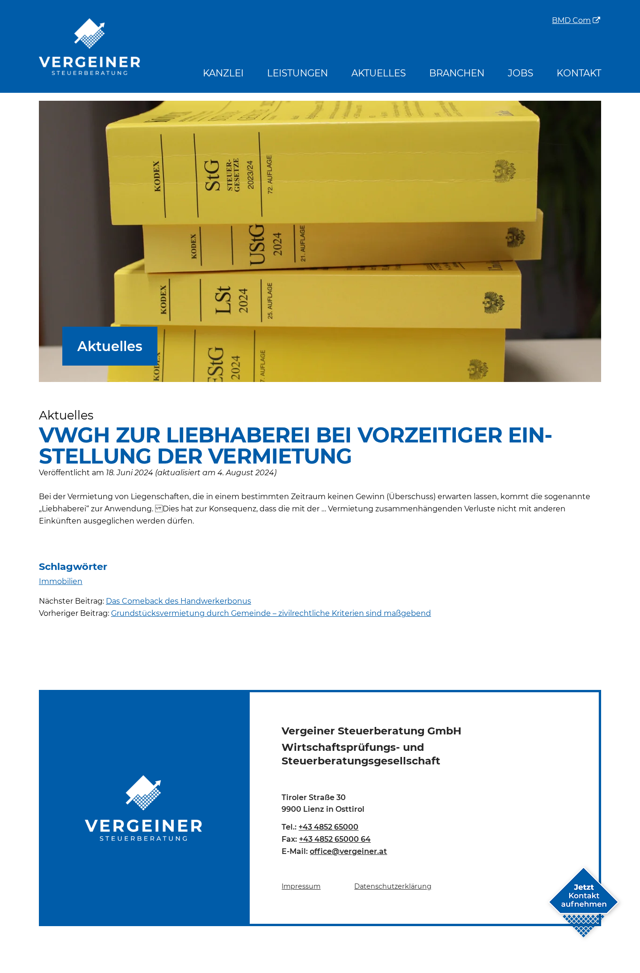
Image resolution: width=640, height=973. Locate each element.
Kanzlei (223, 73)
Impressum (301, 886)
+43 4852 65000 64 (335, 839)
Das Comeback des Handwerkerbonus (178, 601)
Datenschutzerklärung (393, 886)
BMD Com (571, 21)
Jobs (520, 73)
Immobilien (60, 581)
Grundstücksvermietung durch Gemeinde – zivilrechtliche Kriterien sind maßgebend (271, 613)
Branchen (456, 73)
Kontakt (579, 73)
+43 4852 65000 (328, 827)
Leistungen (297, 73)
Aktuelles (378, 73)
